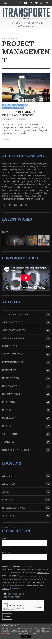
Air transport (13, 338)
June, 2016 (20, 119)
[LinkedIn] (31, 3)
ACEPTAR (26, 637)
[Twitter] (36, 3)
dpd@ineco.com (15, 589)
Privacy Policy (13, 596)
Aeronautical (9, 105)
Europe (7, 499)
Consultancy (12, 354)
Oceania (8, 515)
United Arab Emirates (13, 108)
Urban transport (15, 449)
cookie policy (6, 634)
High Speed (10, 378)
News (25, 105)
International (14, 507)
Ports (6, 410)
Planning (9, 402)
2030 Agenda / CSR (15, 314)
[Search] (5, 3)
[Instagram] (25, 3)
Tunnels (9, 441)
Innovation (11, 386)
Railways (9, 418)
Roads (6, 426)
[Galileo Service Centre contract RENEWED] (14, 240)
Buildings (9, 346)
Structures (11, 434)
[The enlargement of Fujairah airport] (26, 87)
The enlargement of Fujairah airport (20, 113)
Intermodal (11, 394)
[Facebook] (20, 3)
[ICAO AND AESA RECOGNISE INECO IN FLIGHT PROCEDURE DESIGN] (31, 240)
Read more (6, 139)
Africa (7, 475)
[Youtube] (41, 3)
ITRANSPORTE (8, 119)
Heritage (9, 370)
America (8, 483)
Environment (13, 362)
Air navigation (14, 330)
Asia (19, 105)
